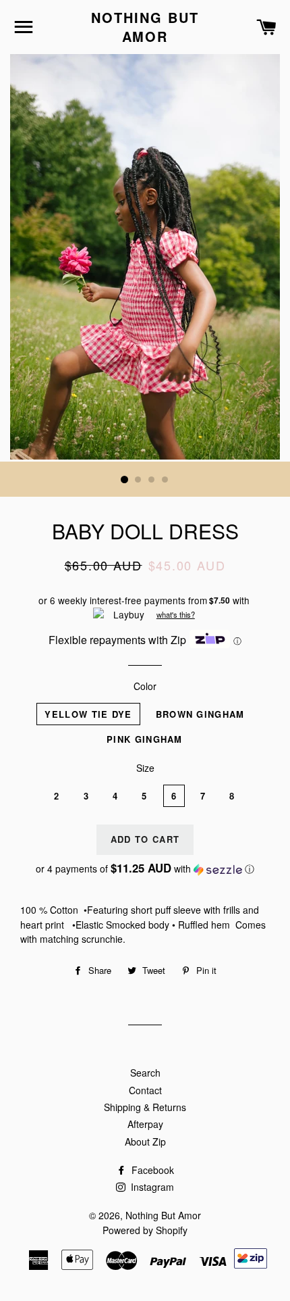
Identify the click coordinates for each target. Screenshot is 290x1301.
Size (145, 768)
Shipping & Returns (145, 1107)
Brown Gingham (200, 714)
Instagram (151, 1187)
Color (145, 686)
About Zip (145, 1141)
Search (145, 1072)
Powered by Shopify (145, 1230)
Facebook (151, 1170)
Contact (145, 1090)
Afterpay (145, 1124)
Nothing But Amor (145, 27)
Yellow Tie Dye (88, 714)
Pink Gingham (145, 739)
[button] (145, 869)
